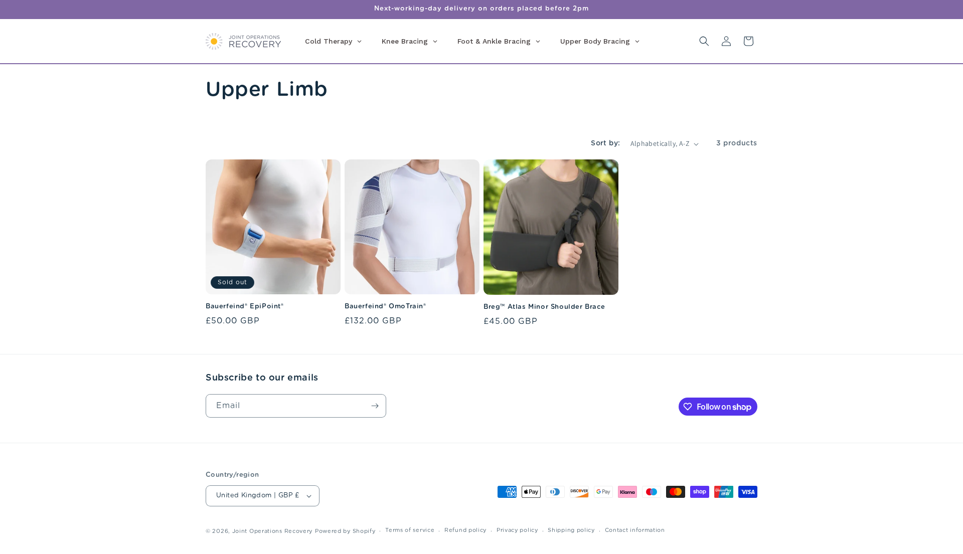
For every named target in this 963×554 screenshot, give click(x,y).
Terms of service (409, 530)
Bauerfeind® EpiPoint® (245, 306)
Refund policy (465, 530)
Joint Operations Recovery (272, 531)
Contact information (635, 530)
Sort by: (605, 143)
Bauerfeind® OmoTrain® (385, 306)
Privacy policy (517, 530)
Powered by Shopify (345, 531)
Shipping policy (571, 530)
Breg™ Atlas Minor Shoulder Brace (544, 307)
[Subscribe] (375, 406)
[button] (704, 41)
